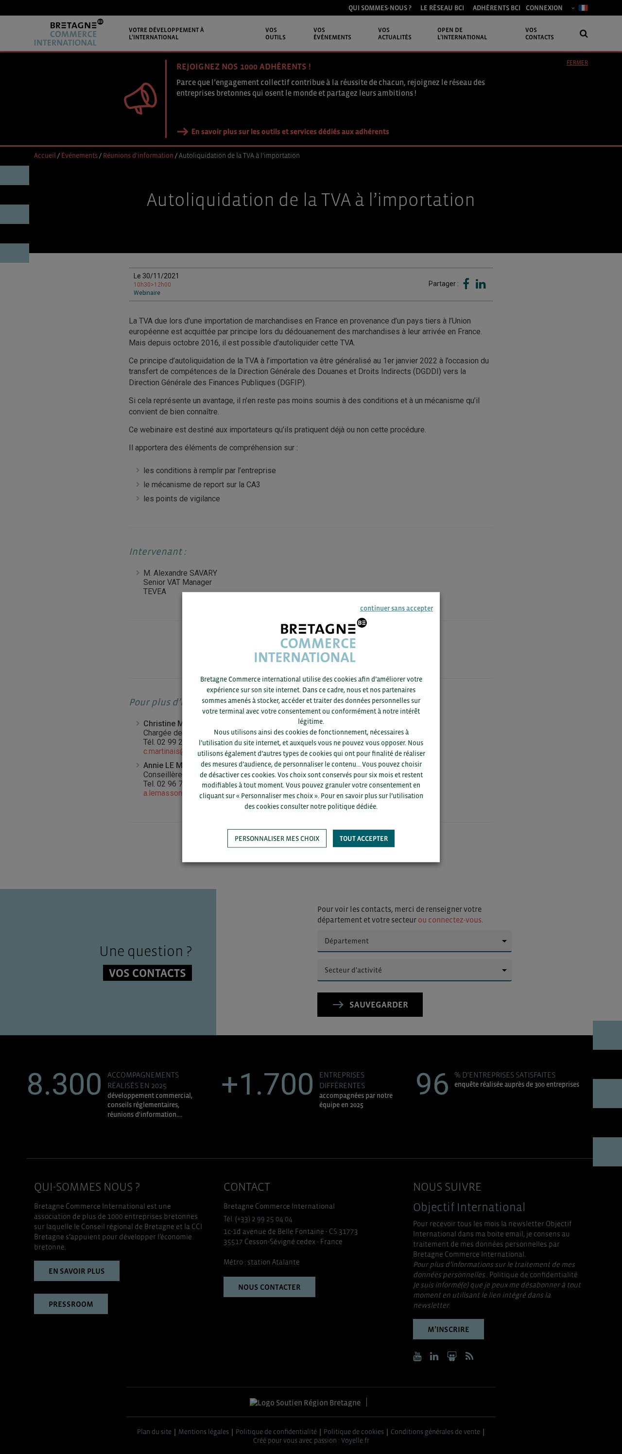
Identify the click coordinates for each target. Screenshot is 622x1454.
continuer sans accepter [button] (396, 608)
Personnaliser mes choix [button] (277, 838)
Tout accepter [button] (364, 838)
